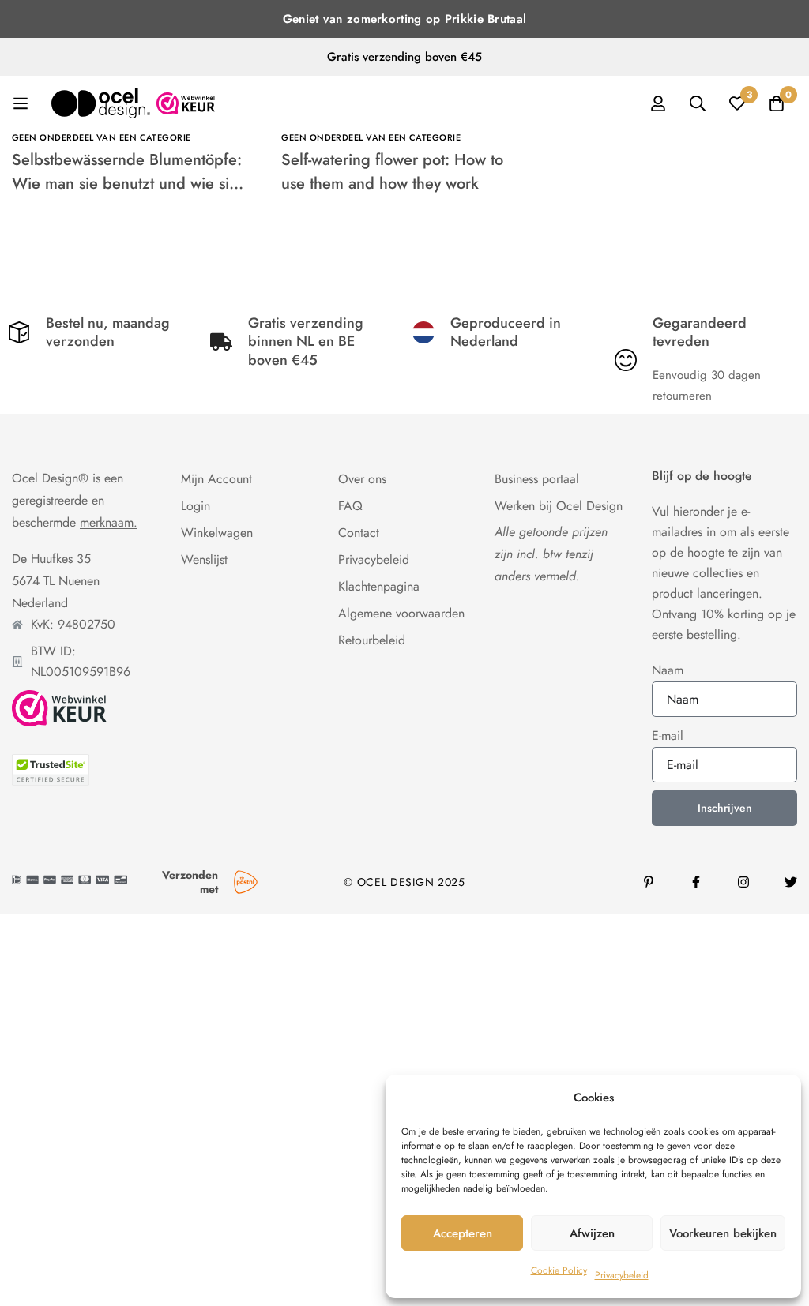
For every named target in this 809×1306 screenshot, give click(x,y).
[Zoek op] (697, 103)
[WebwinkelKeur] (59, 708)
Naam (667, 670)
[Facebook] (696, 882)
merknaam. (108, 522)
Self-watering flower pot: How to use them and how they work (392, 171)
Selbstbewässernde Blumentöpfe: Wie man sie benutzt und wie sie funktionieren (127, 183)
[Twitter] (791, 882)
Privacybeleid (622, 1275)
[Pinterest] (648, 882)
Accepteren (462, 1233)
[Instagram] (743, 882)
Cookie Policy (559, 1270)
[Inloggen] (658, 103)
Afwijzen (592, 1233)
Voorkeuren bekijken (723, 1233)
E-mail (667, 735)
